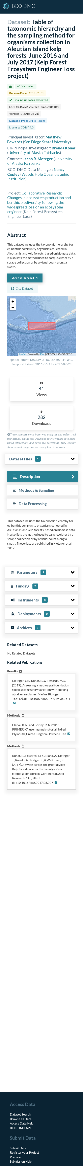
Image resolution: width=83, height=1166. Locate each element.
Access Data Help (21, 1123)
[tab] (42, 476)
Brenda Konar (64, 148)
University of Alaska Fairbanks (34, 152)
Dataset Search (20, 1114)
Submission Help (21, 1161)
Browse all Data (20, 1119)
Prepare (15, 1157)
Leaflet (22, 354)
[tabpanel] (41, 536)
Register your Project (24, 1152)
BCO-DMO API (20, 1128)
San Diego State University (47, 141)
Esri (42, 354)
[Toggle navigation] (77, 6)
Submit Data (18, 1148)
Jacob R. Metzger (38, 158)
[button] (13, 301)
